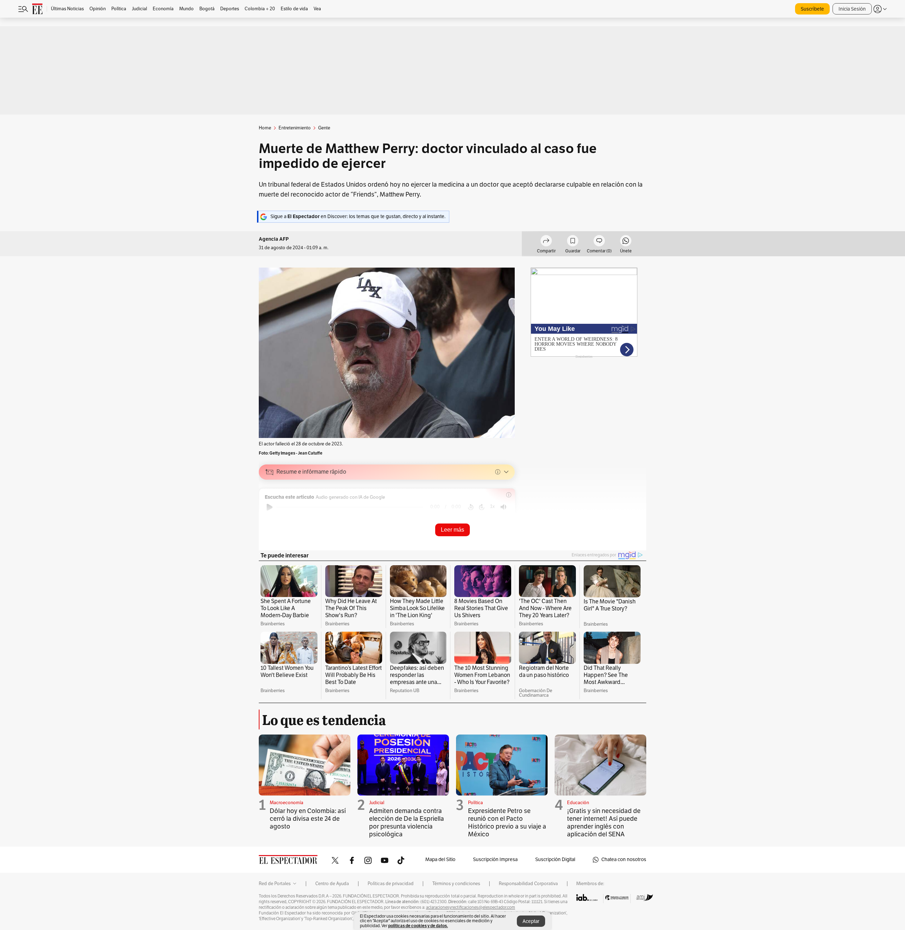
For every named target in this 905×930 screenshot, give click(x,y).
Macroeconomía (286, 803)
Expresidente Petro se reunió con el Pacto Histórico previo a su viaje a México (507, 822)
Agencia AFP (274, 239)
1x (492, 506)
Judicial (376, 803)
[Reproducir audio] (269, 507)
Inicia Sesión (852, 9)
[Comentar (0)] (599, 241)
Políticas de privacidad (391, 883)
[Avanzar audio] (481, 507)
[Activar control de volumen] (503, 507)
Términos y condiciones (456, 883)
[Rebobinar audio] (470, 507)
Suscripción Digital (555, 859)
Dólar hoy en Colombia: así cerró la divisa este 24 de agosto (308, 818)
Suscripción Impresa (495, 859)
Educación (578, 803)
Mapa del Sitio (440, 859)
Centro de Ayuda (332, 883)
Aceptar (530, 921)
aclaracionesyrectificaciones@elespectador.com (470, 907)
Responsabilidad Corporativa (528, 883)
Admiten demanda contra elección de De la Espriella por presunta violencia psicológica (406, 822)
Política (475, 803)
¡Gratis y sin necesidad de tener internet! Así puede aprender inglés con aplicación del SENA (604, 822)
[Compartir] (546, 241)
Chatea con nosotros (623, 859)
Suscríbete (812, 9)
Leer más (452, 530)
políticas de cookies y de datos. (418, 925)
